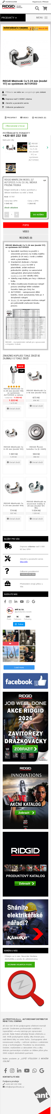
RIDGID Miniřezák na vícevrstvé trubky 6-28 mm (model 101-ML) (36, 504)
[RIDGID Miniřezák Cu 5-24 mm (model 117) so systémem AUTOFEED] (25, 54)
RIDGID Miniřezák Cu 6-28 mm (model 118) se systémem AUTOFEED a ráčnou (13, 392)
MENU (39, 18)
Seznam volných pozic (20, 964)
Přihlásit (45, 2)
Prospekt (11, 117)
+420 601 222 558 (15, 136)
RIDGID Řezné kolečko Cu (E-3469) (36, 448)
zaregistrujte (30, 92)
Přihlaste (9, 92)
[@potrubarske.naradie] (10, 610)
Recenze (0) (40, 117)
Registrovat (37, 2)
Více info (24, 561)
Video (25, 117)
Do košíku (38, 214)
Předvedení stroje (15, 126)
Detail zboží (15, 408)
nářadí (16, 1031)
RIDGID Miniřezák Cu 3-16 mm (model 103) (36, 391)
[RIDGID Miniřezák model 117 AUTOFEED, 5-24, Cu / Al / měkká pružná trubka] (45, 180)
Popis (26, 225)
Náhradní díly (8, 140)
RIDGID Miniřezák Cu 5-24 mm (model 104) (13, 504)
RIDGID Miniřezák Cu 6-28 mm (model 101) (13, 448)
